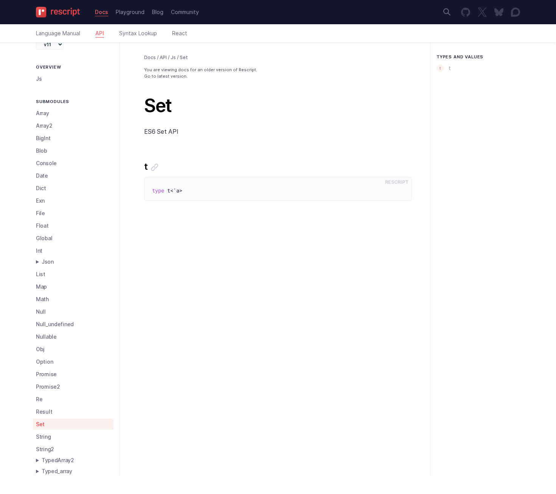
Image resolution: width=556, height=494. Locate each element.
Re (39, 399)
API (99, 33)
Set (40, 424)
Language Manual (58, 33)
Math (42, 299)
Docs (101, 12)
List (40, 274)
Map (41, 286)
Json (48, 261)
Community (185, 12)
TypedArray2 (58, 460)
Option (44, 361)
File (40, 213)
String (43, 436)
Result (44, 411)
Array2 (44, 125)
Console (46, 163)
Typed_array (57, 471)
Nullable (46, 336)
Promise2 (48, 386)
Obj (40, 349)
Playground (130, 12)
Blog (157, 12)
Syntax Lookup (138, 33)
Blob (41, 150)
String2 (45, 449)
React (179, 33)
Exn (40, 200)
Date (42, 175)
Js (39, 78)
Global (44, 238)
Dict (41, 188)
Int (39, 250)
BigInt (43, 138)
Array (42, 113)
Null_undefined (55, 324)
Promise (46, 374)
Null (41, 311)
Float (42, 225)
